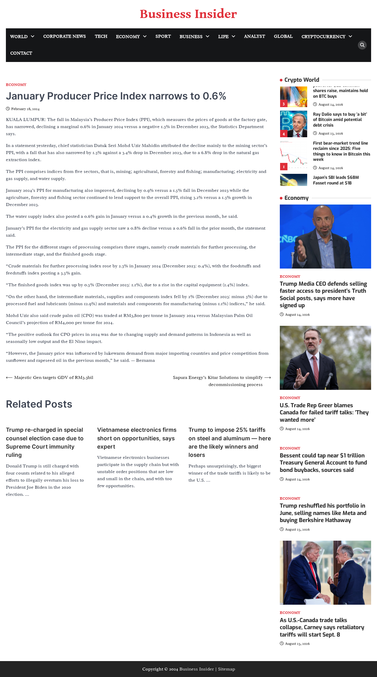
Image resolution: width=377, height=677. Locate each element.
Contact (21, 53)
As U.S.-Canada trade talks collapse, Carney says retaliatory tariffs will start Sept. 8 (322, 627)
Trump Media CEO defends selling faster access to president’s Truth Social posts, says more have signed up (323, 294)
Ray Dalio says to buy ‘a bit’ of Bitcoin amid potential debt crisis (340, 120)
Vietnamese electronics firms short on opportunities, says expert (136, 438)
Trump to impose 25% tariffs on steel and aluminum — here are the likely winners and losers (229, 442)
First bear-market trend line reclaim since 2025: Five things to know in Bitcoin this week (341, 151)
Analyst (254, 36)
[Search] (362, 45)
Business (191, 37)
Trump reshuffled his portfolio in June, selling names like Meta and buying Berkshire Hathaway (323, 513)
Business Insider (188, 14)
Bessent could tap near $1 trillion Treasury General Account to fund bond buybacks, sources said (323, 463)
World (19, 37)
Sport (163, 36)
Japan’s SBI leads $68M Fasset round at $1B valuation (336, 183)
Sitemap (226, 669)
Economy (128, 37)
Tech (101, 36)
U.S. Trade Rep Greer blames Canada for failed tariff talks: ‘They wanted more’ (324, 412)
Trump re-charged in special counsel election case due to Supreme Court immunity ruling (45, 442)
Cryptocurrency (323, 37)
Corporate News (64, 36)
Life (223, 37)
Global (283, 36)
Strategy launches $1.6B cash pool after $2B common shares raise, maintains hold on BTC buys (341, 88)
